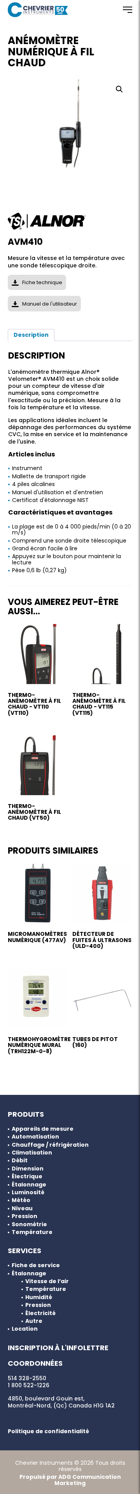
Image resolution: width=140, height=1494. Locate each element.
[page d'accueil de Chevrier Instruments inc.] (38, 9)
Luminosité (28, 1192)
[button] (119, 89)
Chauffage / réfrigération (50, 1145)
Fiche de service (36, 1265)
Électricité (40, 1313)
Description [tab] (31, 335)
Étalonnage (29, 1185)
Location (25, 1329)
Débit (20, 1160)
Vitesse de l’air (47, 1281)
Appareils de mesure (43, 1129)
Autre (33, 1321)
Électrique (27, 1176)
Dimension (28, 1169)
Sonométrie (29, 1224)
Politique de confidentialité (48, 1431)
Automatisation (35, 1137)
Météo (21, 1200)
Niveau (22, 1208)
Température (32, 1232)
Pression (24, 1216)
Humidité (38, 1297)
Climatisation (32, 1153)
